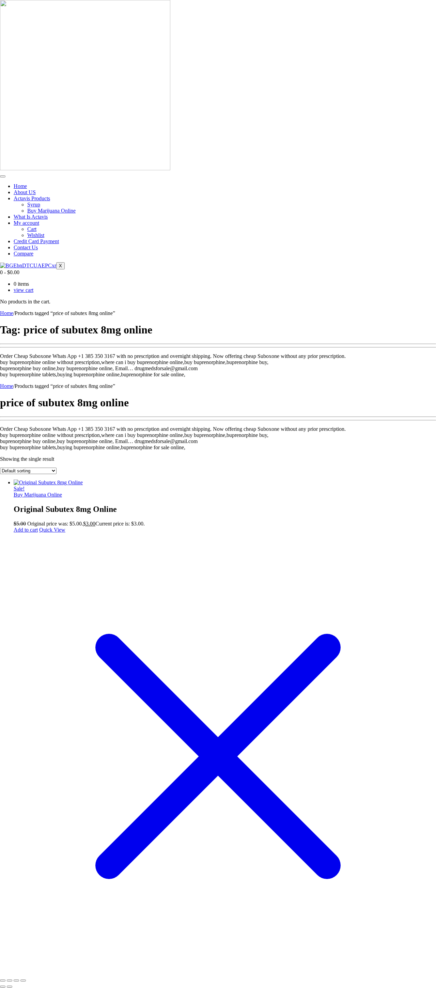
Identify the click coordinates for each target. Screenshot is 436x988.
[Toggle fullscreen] (9, 980)
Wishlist (35, 235)
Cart (31, 229)
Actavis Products (32, 198)
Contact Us (26, 247)
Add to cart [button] (26, 530)
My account (26, 223)
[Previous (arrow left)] (2, 987)
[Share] (16, 980)
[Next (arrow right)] (9, 987)
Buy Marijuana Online (51, 211)
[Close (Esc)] (23, 980)
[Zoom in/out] (2, 980)
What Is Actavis (31, 217)
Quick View (52, 530)
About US (25, 192)
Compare (23, 253)
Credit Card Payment (36, 241)
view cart (23, 290)
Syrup (33, 204)
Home (20, 186)
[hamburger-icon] (2, 176)
